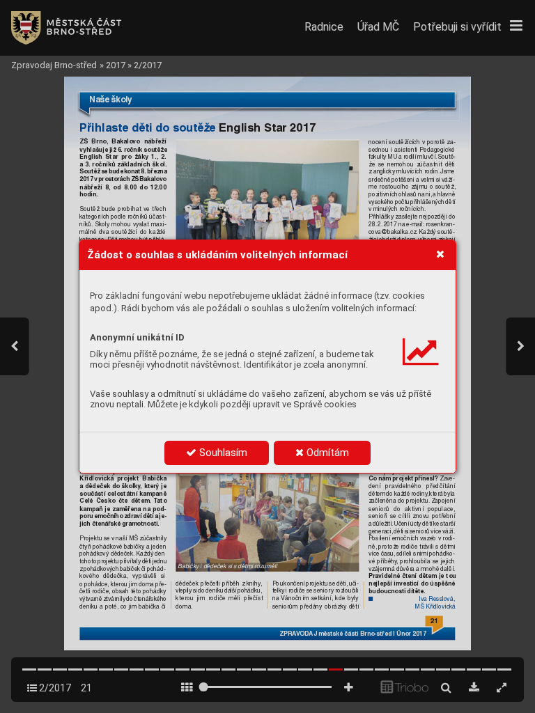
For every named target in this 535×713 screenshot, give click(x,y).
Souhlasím (221, 452)
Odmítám (326, 452)
